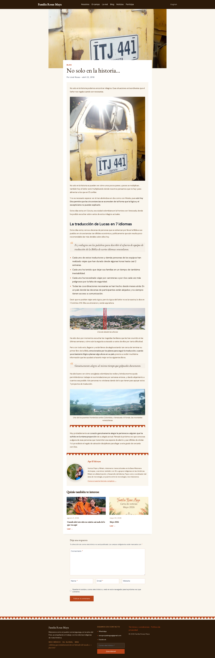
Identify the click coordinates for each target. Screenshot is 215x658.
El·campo (96, 4)
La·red (105, 4)
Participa (130, 4)
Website (126, 581)
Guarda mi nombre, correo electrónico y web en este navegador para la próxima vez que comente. (106, 590)
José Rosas (75, 77)
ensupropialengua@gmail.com (110, 635)
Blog (112, 4)
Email (100, 581)
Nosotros (85, 4)
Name (74, 581)
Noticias (120, 4)
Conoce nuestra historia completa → (102, 481)
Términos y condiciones (139, 627)
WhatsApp (103, 631)
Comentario (77, 551)
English (174, 4)
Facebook (102, 640)
